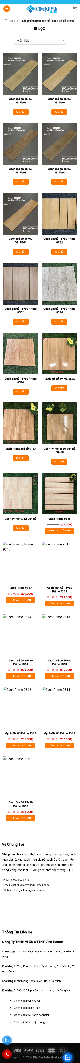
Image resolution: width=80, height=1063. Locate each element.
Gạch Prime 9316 (59, 518)
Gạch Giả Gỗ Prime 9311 (59, 733)
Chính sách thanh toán (27, 1007)
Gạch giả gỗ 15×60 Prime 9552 (59, 240)
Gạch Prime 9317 (20, 587)
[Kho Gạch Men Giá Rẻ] (41, 8)
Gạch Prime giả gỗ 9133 (20, 448)
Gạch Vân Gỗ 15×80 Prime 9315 (59, 589)
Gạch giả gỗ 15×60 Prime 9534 (59, 310)
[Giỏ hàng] (75, 8)
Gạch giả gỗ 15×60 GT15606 (20, 100)
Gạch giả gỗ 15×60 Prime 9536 (21, 380)
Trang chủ (11, 20)
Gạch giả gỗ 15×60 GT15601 (20, 240)
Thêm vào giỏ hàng (60, 530)
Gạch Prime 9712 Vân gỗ (20, 518)
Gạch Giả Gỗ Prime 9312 (20, 733)
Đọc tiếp (20, 112)
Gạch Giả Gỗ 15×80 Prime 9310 (21, 804)
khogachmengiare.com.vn (29, 890)
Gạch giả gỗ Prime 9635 (59, 378)
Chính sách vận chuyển (27, 1000)
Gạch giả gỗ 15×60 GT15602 (59, 170)
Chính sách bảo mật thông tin (31, 1022)
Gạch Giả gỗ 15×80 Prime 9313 (59, 662)
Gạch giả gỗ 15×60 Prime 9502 (21, 310)
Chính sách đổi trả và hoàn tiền (32, 1015)
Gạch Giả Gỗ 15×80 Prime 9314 (21, 662)
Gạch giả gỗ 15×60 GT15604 (59, 100)
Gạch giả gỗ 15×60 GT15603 (20, 170)
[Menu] (6, 8)
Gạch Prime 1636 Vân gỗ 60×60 (59, 450)
